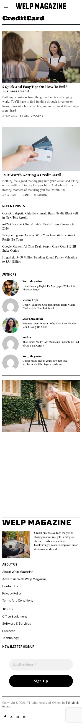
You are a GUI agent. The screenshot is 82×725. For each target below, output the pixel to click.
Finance (25, 195)
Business (8, 631)
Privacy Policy (12, 593)
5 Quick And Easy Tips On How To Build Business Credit (35, 89)
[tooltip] (10, 288)
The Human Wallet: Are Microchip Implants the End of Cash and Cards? (51, 343)
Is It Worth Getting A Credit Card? (32, 175)
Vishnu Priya (30, 300)
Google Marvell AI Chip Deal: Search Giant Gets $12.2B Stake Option (39, 248)
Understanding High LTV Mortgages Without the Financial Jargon (49, 287)
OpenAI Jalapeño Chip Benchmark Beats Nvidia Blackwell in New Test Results (40, 215)
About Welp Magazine (17, 572)
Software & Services (16, 623)
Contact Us (10, 586)
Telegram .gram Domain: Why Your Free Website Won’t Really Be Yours (38, 237)
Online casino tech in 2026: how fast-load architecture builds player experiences (45, 362)
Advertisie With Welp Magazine (24, 579)
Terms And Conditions (17, 600)
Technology (39, 195)
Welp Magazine (33, 115)
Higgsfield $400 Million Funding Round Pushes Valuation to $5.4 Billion (39, 259)
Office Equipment (14, 616)
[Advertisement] (41, 476)
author (27, 337)
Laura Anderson (33, 318)
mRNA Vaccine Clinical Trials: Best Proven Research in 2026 (38, 226)
